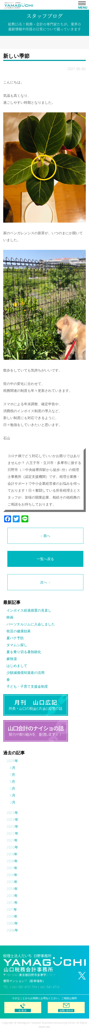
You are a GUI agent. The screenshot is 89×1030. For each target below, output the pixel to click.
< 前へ (45, 536)
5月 (12, 788)
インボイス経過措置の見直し (28, 610)
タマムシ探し (16, 645)
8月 (12, 767)
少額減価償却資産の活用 (25, 672)
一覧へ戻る (45, 559)
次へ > (45, 582)
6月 (12, 781)
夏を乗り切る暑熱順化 (23, 652)
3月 (12, 802)
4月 (12, 795)
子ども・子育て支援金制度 (27, 686)
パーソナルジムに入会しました (30, 624)
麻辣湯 (11, 659)
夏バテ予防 (15, 638)
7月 (12, 774)
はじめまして (16, 665)
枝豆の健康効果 (18, 631)
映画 (9, 617)
